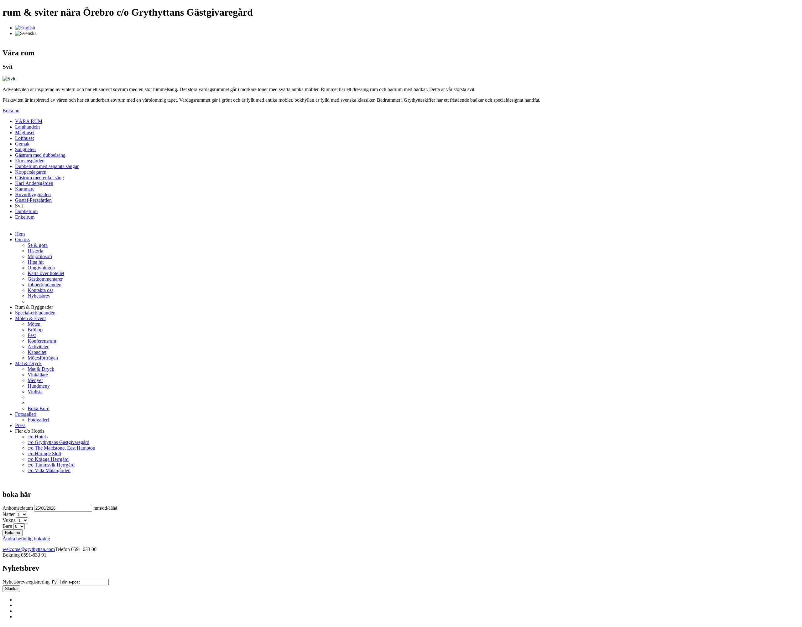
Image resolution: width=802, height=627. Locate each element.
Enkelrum (24, 217)
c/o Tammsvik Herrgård (51, 464)
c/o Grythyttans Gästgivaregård (58, 442)
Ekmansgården (29, 160)
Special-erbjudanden (35, 312)
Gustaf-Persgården (33, 200)
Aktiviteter (38, 346)
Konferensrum (42, 341)
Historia (35, 250)
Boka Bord (38, 408)
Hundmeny (39, 386)
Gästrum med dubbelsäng (40, 155)
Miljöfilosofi (40, 256)
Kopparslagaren (30, 172)
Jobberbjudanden (44, 284)
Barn (7, 526)
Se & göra (38, 245)
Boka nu (11, 110)
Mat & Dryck (28, 363)
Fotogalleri (25, 414)
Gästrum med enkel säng (39, 177)
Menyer (35, 380)
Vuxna (9, 520)
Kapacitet (37, 352)
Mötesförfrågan (43, 357)
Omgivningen (41, 267)
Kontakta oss (40, 290)
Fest (32, 335)
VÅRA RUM (28, 121)
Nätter (9, 514)
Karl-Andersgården (34, 183)
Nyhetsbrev (39, 295)
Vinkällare (38, 374)
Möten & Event (30, 318)
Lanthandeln (27, 127)
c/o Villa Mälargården (49, 470)
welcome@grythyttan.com (29, 549)
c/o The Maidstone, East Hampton (61, 448)
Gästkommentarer (45, 279)
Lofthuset (24, 138)
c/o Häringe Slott (44, 453)
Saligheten (25, 149)
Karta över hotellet (46, 273)
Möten (34, 324)
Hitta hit (36, 262)
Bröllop (35, 329)
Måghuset (24, 132)
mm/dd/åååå (105, 508)
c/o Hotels (38, 436)
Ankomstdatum (18, 508)
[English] (25, 27)
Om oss (22, 239)
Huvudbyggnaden (33, 194)
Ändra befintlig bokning (26, 538)
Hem (20, 234)
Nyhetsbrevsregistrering (26, 581)
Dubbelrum (26, 211)
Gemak (22, 143)
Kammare (24, 188)
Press (20, 425)
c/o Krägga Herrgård (48, 459)
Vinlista (35, 391)
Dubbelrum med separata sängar (47, 166)
